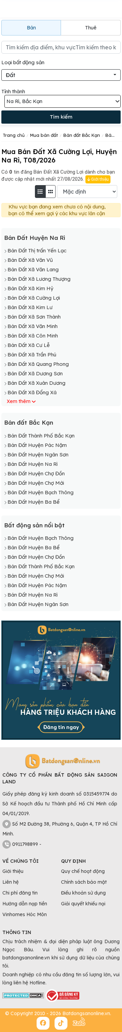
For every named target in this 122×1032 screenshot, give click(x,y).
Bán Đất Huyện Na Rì (34, 237)
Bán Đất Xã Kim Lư (30, 307)
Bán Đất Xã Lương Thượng (38, 279)
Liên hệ (10, 882)
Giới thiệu (99, 179)
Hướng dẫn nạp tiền (24, 904)
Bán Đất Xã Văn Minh (32, 326)
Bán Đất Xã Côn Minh (32, 335)
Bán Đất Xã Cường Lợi (33, 298)
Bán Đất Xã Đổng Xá (32, 392)
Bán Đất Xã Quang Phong (38, 364)
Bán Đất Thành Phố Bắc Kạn (41, 435)
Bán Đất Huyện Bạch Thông (40, 492)
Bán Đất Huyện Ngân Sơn (37, 454)
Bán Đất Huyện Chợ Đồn (36, 473)
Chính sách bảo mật (84, 882)
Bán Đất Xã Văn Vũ (30, 260)
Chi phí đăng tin (20, 893)
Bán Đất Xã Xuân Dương (36, 383)
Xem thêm (18, 401)
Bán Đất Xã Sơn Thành (34, 316)
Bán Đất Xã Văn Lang (33, 269)
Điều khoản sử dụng (83, 893)
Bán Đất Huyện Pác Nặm (37, 445)
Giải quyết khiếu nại (83, 904)
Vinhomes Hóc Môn (24, 914)
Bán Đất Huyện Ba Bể (33, 502)
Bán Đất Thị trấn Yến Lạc (36, 250)
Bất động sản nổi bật (34, 525)
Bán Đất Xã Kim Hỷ (30, 288)
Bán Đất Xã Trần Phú (31, 354)
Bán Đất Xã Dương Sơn (35, 373)
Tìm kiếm (61, 117)
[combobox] (61, 75)
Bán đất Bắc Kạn (28, 422)
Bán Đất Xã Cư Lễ (28, 345)
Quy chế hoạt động (83, 871)
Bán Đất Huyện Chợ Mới (35, 483)
